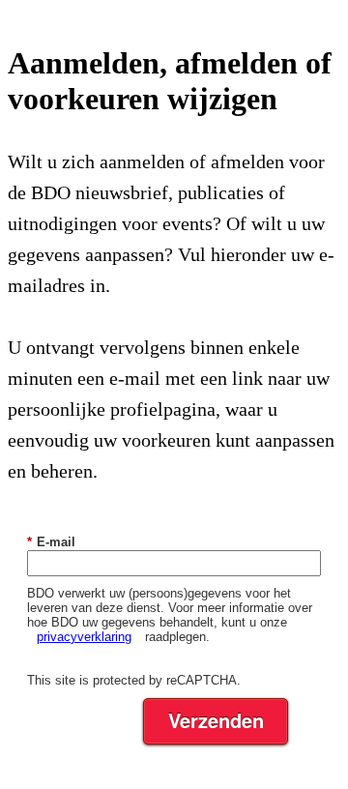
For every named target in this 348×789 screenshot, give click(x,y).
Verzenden (216, 720)
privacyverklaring (84, 636)
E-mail (51, 542)
